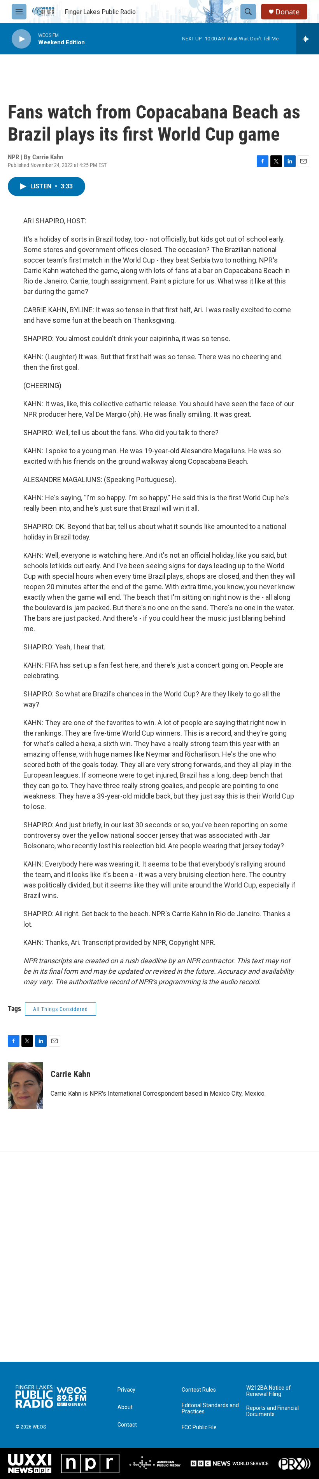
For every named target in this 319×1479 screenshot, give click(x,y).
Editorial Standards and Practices (210, 1408)
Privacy (126, 1390)
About (125, 1407)
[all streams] (307, 38)
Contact (127, 1425)
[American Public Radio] (155, 1463)
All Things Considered (60, 1009)
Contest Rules (199, 1390)
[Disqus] (159, 1257)
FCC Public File (199, 1427)
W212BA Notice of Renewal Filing (268, 1391)
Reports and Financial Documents (272, 1411)
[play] (21, 39)
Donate (287, 12)
